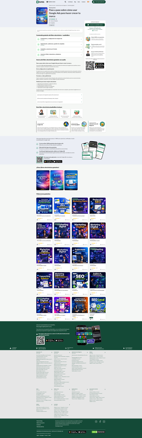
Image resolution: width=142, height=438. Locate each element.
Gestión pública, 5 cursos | (76, 370)
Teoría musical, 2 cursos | (94, 394)
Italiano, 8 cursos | (93, 356)
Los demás (56, 405)
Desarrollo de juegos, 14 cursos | (41, 369)
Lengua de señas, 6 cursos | (94, 357)
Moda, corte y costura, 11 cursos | (60, 368)
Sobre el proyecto (40, 422)
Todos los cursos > (52, 5)
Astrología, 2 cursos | (64, 411)
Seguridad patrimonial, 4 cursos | (59, 373)
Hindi (49, 435)
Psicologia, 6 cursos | (39, 394)
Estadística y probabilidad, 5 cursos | (78, 397)
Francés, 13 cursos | (99, 355)
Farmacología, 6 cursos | (40, 393)
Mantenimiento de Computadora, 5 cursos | (43, 365)
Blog (75, 1)
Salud (38, 389)
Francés (46, 435)
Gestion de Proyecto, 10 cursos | (77, 369)
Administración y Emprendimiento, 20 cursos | (79, 356)
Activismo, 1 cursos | (57, 416)
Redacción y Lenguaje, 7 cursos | (77, 393)
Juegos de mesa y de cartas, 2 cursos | (60, 414)
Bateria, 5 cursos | (93, 400)
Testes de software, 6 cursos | (41, 376)
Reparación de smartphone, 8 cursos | (60, 364)
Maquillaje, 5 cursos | (46, 408)
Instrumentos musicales (94, 389)
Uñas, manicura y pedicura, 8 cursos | (42, 407)
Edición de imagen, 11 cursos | (59, 394)
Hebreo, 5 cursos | (93, 363)
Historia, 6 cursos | (75, 394)
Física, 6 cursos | (74, 398)
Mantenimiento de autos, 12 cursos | (60, 361)
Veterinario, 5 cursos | (40, 400)
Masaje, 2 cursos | (57, 407)
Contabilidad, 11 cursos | (76, 358)
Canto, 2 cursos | (92, 397)
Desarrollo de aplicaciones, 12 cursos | (43, 368)
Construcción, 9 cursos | (58, 369)
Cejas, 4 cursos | (39, 408)
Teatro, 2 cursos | (65, 412)
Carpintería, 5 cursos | (58, 384)
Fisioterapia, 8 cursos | (40, 397)
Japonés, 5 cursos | (93, 360)
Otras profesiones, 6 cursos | (59, 386)
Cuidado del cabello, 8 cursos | (41, 411)
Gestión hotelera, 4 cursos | (58, 372)
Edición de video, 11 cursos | (59, 397)
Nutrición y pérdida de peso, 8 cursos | (42, 396)
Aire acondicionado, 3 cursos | (59, 383)
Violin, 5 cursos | (99, 398)
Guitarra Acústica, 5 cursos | (94, 391)
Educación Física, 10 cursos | (41, 398)
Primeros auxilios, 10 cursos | (41, 391)
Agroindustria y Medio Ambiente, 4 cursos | (61, 382)
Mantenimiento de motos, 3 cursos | (60, 365)
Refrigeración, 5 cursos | (58, 375)
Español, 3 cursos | (99, 360)
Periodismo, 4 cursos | (58, 378)
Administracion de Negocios (77, 353)
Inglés (38, 435)
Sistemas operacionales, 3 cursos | (42, 373)
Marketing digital (71, 5)
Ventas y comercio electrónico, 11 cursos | (79, 368)
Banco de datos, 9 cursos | (40, 370)
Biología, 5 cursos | (81, 398)
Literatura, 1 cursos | (82, 394)
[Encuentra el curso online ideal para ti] (65, 2)
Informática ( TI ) (39, 353)
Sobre (79, 1)
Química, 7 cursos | (82, 396)
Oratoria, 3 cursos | (93, 398)
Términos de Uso (40, 426)
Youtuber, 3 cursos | (57, 415)
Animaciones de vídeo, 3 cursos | (59, 400)
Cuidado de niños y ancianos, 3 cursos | (60, 408)
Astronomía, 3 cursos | (58, 412)
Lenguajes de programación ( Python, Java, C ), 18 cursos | (44, 360)
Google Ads (52, 25)
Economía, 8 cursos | (75, 360)
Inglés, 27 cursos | (93, 355)
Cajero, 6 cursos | (57, 358)
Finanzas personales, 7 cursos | (77, 366)
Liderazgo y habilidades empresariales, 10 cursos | (79, 364)
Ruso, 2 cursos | (99, 363)
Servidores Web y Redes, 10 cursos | (42, 372)
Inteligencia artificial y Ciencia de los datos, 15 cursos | (44, 364)
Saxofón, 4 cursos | (99, 400)
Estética (38, 405)
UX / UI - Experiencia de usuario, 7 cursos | (61, 398)
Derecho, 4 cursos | (57, 360)
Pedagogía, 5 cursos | (57, 376)
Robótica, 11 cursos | (64, 415)
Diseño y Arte (56, 389)
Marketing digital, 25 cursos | (77, 357)
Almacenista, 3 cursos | (66, 376)
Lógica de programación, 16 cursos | (42, 361)
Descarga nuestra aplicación (50, 157)
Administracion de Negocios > (62, 5)
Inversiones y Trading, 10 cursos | (77, 361)
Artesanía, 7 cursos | (57, 380)
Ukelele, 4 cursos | (93, 401)
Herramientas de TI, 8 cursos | (41, 377)
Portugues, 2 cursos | (93, 361)
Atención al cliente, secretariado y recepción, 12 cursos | (62, 357)
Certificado (70, 1)
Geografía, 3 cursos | (75, 396)
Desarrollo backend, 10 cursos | (41, 375)
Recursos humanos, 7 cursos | (77, 365)
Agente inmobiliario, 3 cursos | (59, 379)
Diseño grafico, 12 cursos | (58, 391)
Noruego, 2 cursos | (100, 361)
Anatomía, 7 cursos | (47, 397)
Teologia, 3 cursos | (57, 411)
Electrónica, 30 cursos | (58, 355)
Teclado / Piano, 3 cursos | (100, 397)
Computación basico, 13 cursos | (41, 356)
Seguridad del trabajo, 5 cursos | (59, 371)
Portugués (42, 435)
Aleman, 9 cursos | (102, 357)
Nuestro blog (39, 420)
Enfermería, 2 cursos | (40, 401)
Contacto (83, 1)
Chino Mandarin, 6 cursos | (94, 359)
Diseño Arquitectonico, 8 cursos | (60, 396)
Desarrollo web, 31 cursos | (41, 357)
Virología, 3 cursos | (47, 400)
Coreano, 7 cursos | (99, 356)
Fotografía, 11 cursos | (64, 407)
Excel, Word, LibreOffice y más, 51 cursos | (43, 355)
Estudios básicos (74, 389)
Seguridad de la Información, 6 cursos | (43, 366)
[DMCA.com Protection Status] (98, 432)
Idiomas (91, 353)
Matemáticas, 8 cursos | (76, 391)
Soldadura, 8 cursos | (57, 367)
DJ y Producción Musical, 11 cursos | (96, 393)
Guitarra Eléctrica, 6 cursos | (94, 396)
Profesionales (56, 353)
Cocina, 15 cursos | (63, 358)
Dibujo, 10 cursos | (57, 393)
